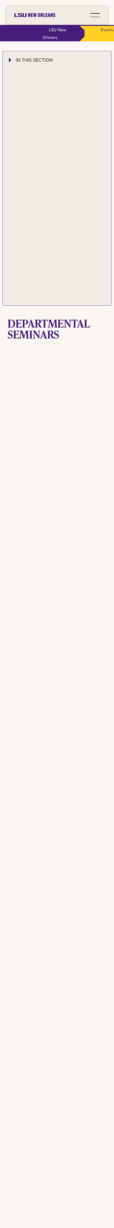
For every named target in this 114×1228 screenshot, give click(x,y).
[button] (95, 15)
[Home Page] (35, 15)
